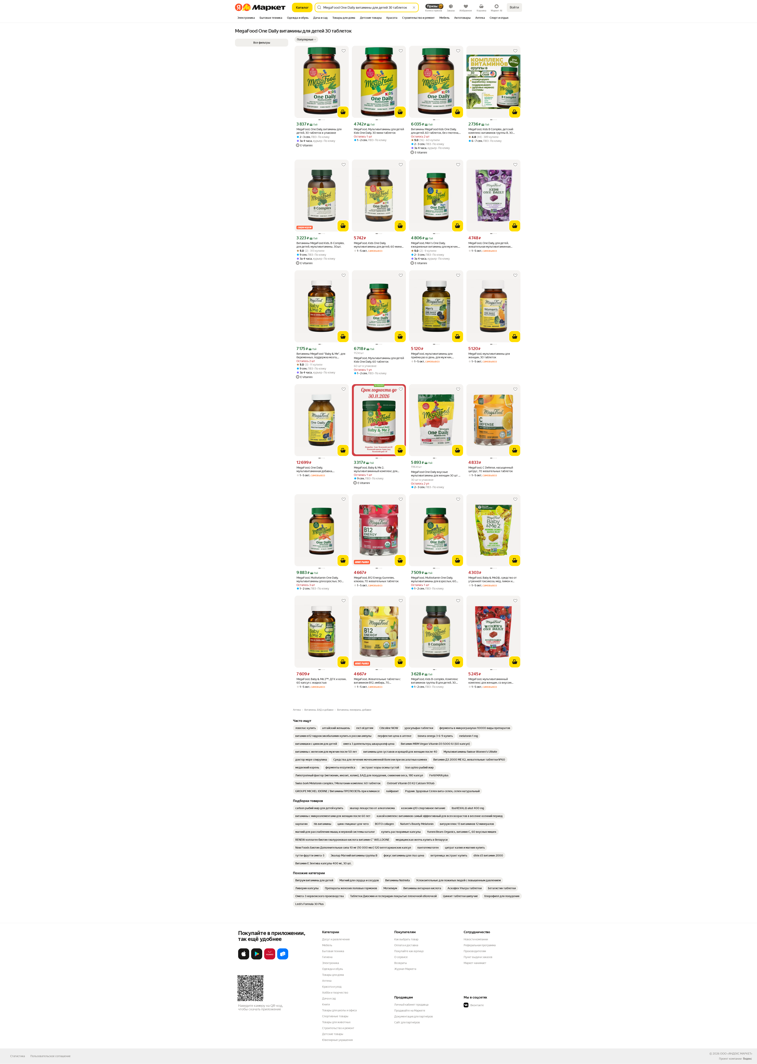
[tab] (246, 18)
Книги (326, 1004)
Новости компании (476, 939)
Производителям (475, 951)
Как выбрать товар (406, 939)
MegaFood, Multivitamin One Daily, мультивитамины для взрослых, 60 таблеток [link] (433, 579)
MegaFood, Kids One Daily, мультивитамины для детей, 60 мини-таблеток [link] (378, 244)
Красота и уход (331, 986)
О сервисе (401, 957)
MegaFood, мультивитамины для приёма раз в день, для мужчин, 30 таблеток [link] (431, 355)
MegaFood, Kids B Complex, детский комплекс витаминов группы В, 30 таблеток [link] (490, 131)
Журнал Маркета (405, 968)
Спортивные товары (335, 1016)
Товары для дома (333, 974)
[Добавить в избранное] (343, 51)
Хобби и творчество (335, 992)
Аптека (326, 980)
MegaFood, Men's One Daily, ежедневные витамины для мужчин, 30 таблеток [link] (434, 244)
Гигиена (327, 957)
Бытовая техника (333, 951)
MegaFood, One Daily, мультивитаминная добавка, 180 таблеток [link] (314, 469)
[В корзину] (343, 112)
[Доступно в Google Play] (256, 958)
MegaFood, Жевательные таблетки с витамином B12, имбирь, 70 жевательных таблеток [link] (377, 681)
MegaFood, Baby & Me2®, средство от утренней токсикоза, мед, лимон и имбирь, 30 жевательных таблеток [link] (492, 579)
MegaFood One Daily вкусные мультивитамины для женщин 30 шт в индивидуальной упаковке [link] (435, 473)
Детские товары (332, 1034)
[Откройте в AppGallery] (269, 958)
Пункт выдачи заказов (478, 957)
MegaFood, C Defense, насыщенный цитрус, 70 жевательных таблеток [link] (490, 469)
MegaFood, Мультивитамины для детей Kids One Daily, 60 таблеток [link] (379, 360)
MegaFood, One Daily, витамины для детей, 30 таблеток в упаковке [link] (318, 131)
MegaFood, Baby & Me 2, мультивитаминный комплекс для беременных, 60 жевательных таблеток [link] (375, 469)
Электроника (330, 963)
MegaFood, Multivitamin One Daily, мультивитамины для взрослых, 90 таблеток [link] (319, 579)
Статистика (17, 1056)
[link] (305, 728)
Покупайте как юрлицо (409, 951)
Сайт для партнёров (407, 1022)
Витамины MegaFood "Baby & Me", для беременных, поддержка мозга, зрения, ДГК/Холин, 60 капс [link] (320, 355)
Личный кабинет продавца (411, 1004)
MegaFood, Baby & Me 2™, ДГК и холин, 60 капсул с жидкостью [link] (321, 681)
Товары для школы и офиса (339, 1010)
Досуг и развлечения (336, 939)
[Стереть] (414, 7)
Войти (514, 7)
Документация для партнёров (413, 1016)
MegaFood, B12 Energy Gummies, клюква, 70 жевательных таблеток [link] (376, 579)
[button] (306, 39)
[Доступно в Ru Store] (282, 958)
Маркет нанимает (475, 963)
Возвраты (400, 963)
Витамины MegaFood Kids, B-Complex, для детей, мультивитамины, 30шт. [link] (320, 244)
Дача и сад (329, 998)
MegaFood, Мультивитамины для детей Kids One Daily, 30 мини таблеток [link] (379, 131)
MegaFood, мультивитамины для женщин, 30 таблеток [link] (489, 355)
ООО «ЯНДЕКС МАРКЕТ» (736, 1053)
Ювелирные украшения (337, 1040)
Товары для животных (336, 1022)
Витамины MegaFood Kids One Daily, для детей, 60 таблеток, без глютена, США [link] (435, 131)
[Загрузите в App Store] (243, 958)
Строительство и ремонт (338, 1028)
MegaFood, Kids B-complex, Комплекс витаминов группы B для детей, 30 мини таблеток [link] (434, 681)
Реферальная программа (480, 945)
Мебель (327, 945)
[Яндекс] (747, 1058)
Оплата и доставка (406, 945)
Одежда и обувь (332, 968)
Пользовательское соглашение (50, 1056)
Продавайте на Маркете (409, 1010)
